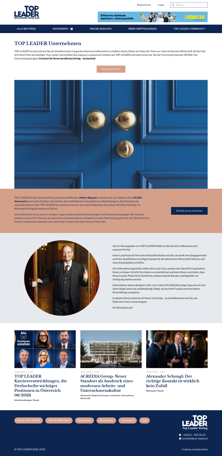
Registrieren (144, 4)
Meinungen (151, 391)
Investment (114, 395)
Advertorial (85, 395)
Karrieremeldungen (23, 400)
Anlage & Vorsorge (100, 395)
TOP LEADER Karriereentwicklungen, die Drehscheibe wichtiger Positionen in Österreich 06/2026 (40, 385)
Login (161, 4)
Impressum (127, 420)
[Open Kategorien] (71, 29)
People (36, 400)
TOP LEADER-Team (59, 420)
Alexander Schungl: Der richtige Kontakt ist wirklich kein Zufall (172, 381)
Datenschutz (106, 420)
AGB (144, 420)
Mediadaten (84, 420)
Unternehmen (127, 395)
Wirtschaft (85, 398)
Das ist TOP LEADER (28, 420)
